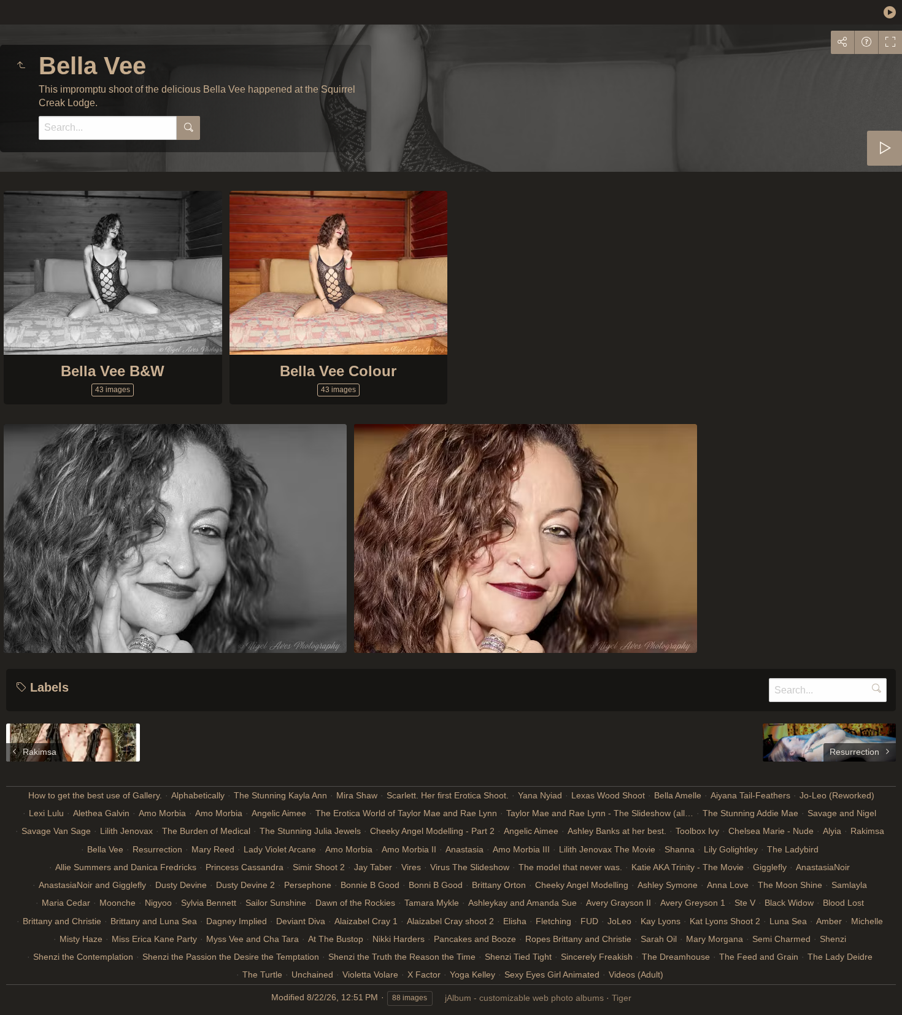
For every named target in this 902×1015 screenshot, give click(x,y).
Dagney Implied (236, 921)
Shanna (680, 849)
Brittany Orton (499, 885)
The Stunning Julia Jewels (310, 831)
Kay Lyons (660, 921)
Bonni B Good (436, 885)
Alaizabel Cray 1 (366, 921)
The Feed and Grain (758, 957)
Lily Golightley (731, 849)
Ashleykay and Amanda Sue (522, 903)
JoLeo (619, 921)
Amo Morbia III (521, 849)
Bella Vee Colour (338, 371)
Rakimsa (867, 831)
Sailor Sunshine (275, 903)
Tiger (621, 998)
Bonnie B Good (370, 885)
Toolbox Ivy (697, 831)
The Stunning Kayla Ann (280, 795)
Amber (829, 921)
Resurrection (157, 849)
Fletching (553, 921)
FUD (589, 921)
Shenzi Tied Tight (518, 957)
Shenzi (833, 939)
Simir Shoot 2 (319, 867)
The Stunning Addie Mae (750, 813)
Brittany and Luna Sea (153, 921)
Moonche (117, 903)
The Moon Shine (790, 885)
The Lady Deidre (840, 957)
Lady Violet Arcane (280, 849)
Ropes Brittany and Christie (578, 939)
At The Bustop (335, 939)
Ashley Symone (668, 885)
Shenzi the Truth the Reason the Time (402, 957)
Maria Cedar (66, 903)
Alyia (832, 831)
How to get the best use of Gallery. (95, 795)
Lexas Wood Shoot (608, 795)
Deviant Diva (300, 921)
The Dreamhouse (676, 957)
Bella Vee (105, 849)
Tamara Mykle (431, 903)
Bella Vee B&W (112, 371)
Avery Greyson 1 (692, 903)
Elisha (514, 921)
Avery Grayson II (618, 903)
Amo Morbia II (409, 849)
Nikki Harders (398, 939)
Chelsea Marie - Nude (771, 831)
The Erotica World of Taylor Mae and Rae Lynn (406, 813)
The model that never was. (570, 867)
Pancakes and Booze (475, 939)
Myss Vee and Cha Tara (252, 939)
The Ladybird (793, 849)
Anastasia (464, 849)
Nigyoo (158, 903)
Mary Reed (212, 849)
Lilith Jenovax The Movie (607, 849)
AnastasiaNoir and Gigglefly (92, 885)
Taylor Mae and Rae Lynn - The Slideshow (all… (599, 813)
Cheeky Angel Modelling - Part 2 (432, 831)
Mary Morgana (714, 939)
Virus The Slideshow (469, 867)
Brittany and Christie (62, 921)
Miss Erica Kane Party (154, 939)
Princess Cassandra (244, 867)
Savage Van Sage (56, 831)
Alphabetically (198, 795)
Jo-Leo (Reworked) (837, 795)
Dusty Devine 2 (245, 885)
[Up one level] (21, 65)
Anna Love (728, 885)
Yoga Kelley (472, 974)
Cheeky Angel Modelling (581, 885)
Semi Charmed (781, 939)
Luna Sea (788, 921)
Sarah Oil (659, 939)
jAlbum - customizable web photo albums (524, 998)
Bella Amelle (677, 795)
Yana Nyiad (540, 795)
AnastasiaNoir (823, 867)
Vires (411, 867)
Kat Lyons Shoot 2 (725, 921)
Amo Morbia (162, 813)
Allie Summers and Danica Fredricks (125, 867)
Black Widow (789, 903)
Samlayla (849, 885)
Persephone (307, 885)
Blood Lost (843, 903)
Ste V (744, 903)
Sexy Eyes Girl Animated (551, 974)
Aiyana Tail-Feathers (750, 795)
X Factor (424, 974)
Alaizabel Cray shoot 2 (450, 921)
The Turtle (262, 974)
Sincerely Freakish (597, 957)
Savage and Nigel (842, 813)
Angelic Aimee (279, 813)
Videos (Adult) (636, 974)
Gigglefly (770, 867)
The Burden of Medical (206, 831)
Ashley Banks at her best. (617, 831)
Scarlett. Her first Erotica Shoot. (448, 795)
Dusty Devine (181, 885)
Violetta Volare (370, 974)
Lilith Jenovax (126, 831)
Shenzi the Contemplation (83, 957)
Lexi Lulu (46, 813)
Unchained (312, 974)
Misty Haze (81, 939)
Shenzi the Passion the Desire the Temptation (230, 957)
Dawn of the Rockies (355, 903)
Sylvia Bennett (208, 903)
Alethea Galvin (101, 813)
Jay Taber (373, 867)
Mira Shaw (356, 795)
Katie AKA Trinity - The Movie (687, 867)
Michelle (867, 921)
